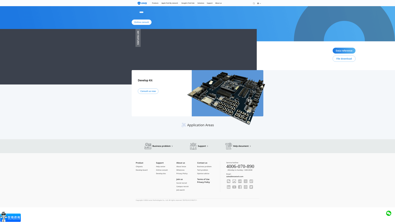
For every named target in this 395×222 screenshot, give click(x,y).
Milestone (180, 170)
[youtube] (234, 187)
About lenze (181, 166)
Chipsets (139, 166)
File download (344, 58)
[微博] (251, 181)
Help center (160, 166)
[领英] (228, 187)
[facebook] (240, 187)
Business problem (204, 166)
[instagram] (245, 187)
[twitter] (251, 187)
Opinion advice (203, 173)
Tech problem (202, 170)
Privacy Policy (182, 173)
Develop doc (161, 173)
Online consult (162, 170)
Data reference (344, 50)
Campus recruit (182, 186)
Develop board (142, 170)
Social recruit (181, 183)
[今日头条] (240, 181)
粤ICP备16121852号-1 (189, 200)
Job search (180, 190)
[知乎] (245, 181)
